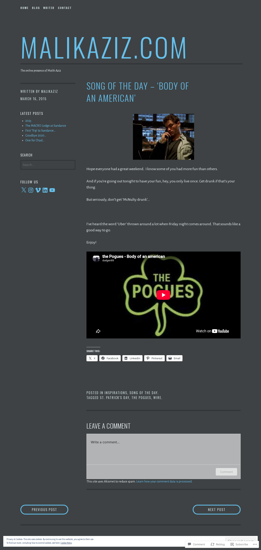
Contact (65, 8)
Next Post (209, 509)
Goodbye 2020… (35, 135)
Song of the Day (143, 392)
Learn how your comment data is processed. (164, 481)
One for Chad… (34, 140)
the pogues (141, 397)
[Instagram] (31, 190)
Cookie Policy (66, 543)
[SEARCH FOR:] (47, 164)
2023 (28, 120)
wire (157, 397)
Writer (48, 8)
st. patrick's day (114, 397)
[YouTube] (52, 190)
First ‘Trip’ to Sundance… (40, 130)
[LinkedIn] (45, 190)
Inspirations (116, 392)
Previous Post (38, 509)
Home (24, 8)
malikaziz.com (104, 46)
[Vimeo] (38, 190)
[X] (23, 190)
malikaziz (49, 91)
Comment (226, 471)
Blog (36, 8)
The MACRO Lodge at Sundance (45, 125)
